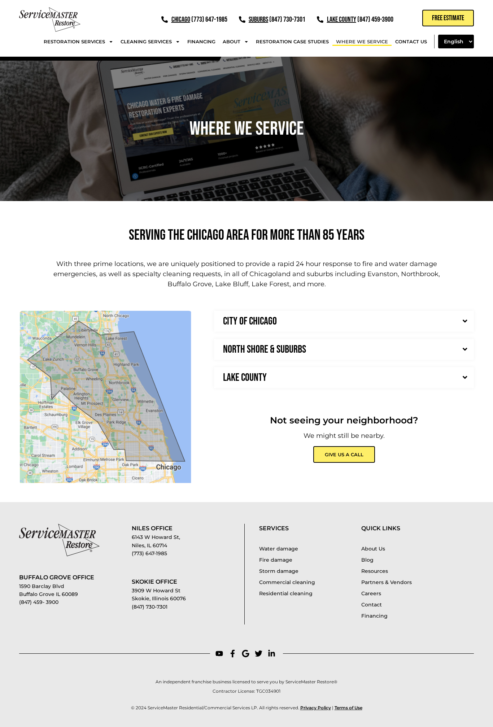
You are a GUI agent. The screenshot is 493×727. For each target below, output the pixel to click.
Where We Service (362, 41)
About (231, 41)
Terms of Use (348, 707)
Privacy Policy (315, 707)
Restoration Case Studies (292, 41)
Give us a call (344, 454)
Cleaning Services (146, 41)
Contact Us (411, 41)
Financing (201, 41)
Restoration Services (74, 41)
